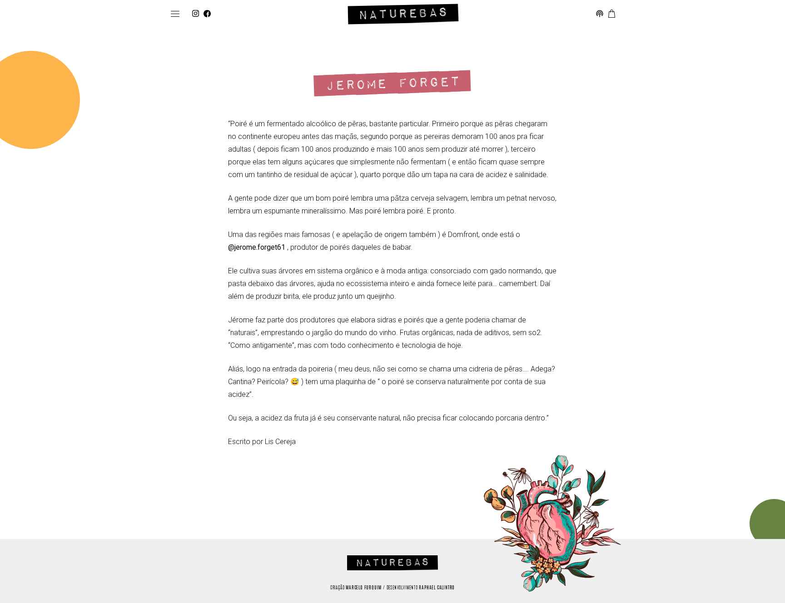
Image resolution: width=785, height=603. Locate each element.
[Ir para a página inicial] (403, 14)
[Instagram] (195, 14)
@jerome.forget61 (256, 247)
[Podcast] (599, 14)
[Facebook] (207, 14)
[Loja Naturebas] (611, 14)
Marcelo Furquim (364, 588)
